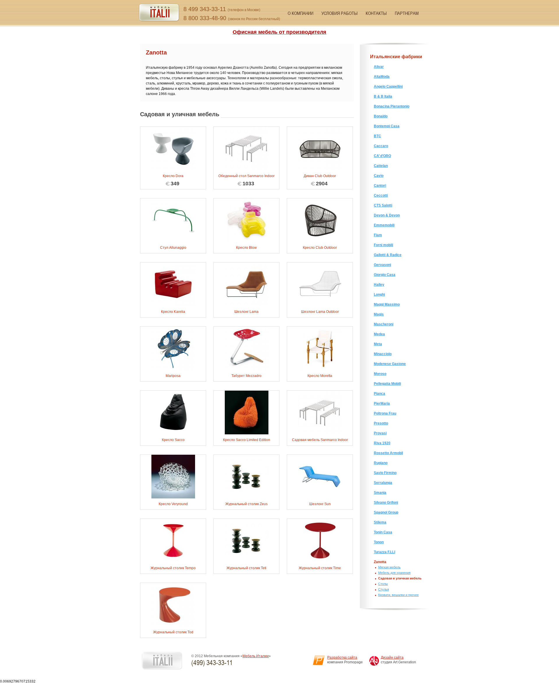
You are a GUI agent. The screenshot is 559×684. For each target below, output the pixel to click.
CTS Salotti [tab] (383, 205)
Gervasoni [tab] (382, 265)
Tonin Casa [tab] (383, 532)
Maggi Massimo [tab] (387, 304)
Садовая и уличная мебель (400, 578)
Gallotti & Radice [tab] (387, 255)
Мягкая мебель (389, 567)
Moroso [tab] (380, 374)
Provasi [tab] (380, 433)
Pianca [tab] (379, 394)
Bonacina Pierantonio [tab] (391, 106)
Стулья (383, 589)
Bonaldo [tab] (381, 116)
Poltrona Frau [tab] (385, 413)
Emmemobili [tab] (384, 225)
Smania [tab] (380, 493)
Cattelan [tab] (381, 166)
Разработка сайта (342, 657)
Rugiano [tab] (381, 463)
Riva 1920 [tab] (382, 443)
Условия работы (339, 13)
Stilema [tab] (380, 522)
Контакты (376, 13)
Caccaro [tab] (381, 146)
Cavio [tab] (378, 176)
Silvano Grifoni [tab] (386, 502)
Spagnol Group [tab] (386, 512)
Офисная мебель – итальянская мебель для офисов (159, 13)
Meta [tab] (378, 344)
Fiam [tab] (378, 235)
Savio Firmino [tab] (385, 473)
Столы (383, 584)
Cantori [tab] (380, 186)
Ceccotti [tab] (381, 195)
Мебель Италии (256, 656)
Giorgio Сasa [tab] (384, 275)
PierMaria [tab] (382, 403)
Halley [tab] (379, 285)
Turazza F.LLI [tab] (384, 552)
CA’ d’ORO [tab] (382, 156)
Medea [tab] (379, 334)
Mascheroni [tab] (383, 324)
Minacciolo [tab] (383, 354)
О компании (300, 13)
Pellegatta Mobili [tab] (387, 384)
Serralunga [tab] (383, 483)
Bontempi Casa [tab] (386, 126)
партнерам (407, 13)
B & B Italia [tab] (383, 96)
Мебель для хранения (394, 572)
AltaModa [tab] (382, 77)
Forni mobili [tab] (383, 245)
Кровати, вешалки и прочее (398, 595)
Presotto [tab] (381, 423)
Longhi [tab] (379, 294)
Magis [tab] (379, 314)
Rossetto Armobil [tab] (388, 453)
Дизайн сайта (392, 657)
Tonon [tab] (379, 542)
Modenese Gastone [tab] (390, 364)
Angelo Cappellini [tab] (388, 86)
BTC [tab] (377, 136)
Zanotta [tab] (380, 562)
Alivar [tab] (379, 67)
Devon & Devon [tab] (387, 215)
